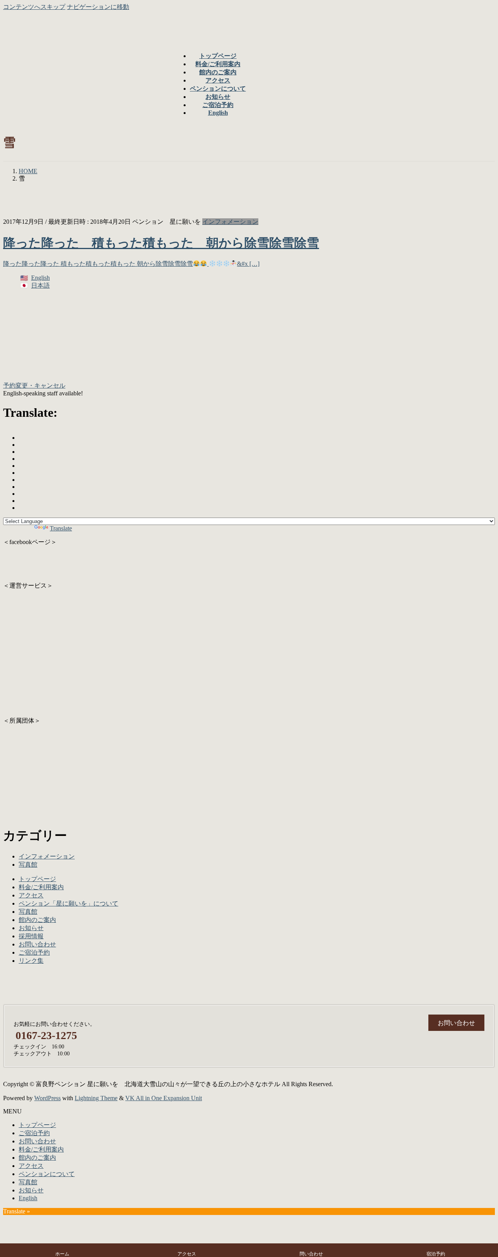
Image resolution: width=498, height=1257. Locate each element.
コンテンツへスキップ (34, 7)
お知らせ (31, 928)
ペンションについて (47, 1174)
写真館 (28, 864)
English (40, 277)
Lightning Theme (96, 1098)
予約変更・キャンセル (34, 385)
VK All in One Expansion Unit (163, 1098)
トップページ (37, 879)
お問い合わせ (37, 944)
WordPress (47, 1098)
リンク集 (31, 960)
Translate (61, 528)
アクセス (31, 895)
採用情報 (31, 936)
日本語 (40, 285)
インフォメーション (230, 221)
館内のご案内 (37, 919)
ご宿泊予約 (34, 952)
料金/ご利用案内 (41, 887)
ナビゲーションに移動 (98, 7)
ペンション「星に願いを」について (68, 903)
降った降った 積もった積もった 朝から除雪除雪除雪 (161, 243)
